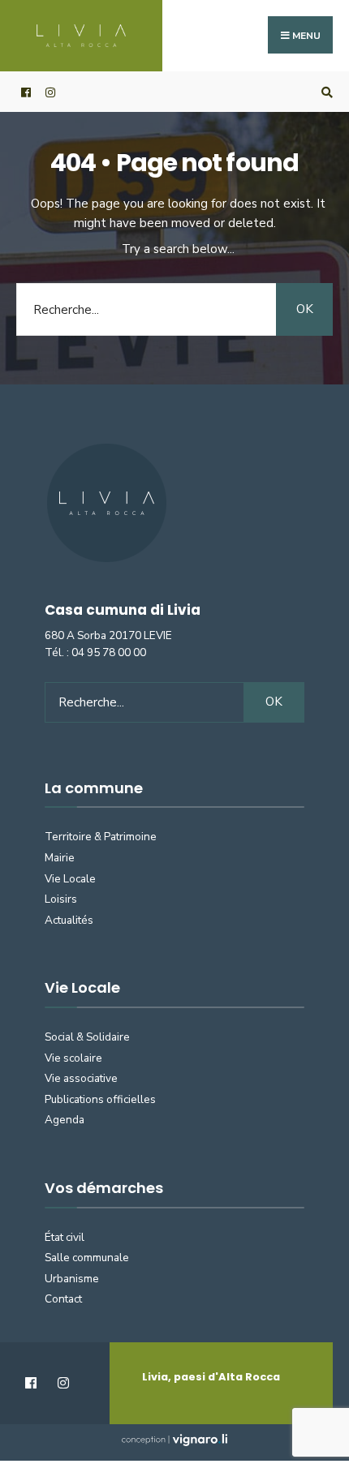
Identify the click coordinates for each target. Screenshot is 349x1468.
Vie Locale (70, 878)
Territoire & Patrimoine (101, 836)
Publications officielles (100, 1099)
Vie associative (81, 1078)
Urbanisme (72, 1278)
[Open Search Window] (324, 92)
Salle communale (87, 1257)
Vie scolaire (73, 1058)
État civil (64, 1237)
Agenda (64, 1119)
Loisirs (61, 899)
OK (304, 309)
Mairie (60, 857)
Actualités (69, 920)
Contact (63, 1299)
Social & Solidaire (87, 1037)
